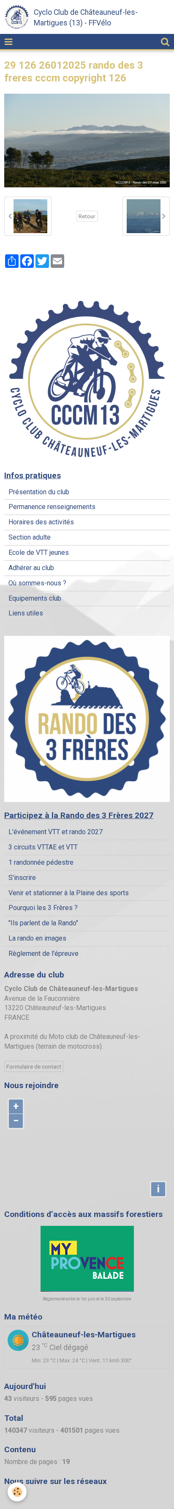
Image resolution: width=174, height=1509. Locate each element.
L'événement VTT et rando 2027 (55, 832)
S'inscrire (22, 878)
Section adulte (29, 537)
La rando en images (37, 938)
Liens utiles (25, 613)
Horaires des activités (41, 522)
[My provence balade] (87, 1259)
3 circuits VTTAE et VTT (43, 847)
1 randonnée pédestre (40, 862)
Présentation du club (38, 492)
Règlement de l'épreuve (43, 953)
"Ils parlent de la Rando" (43, 923)
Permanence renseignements (51, 507)
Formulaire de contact (33, 1066)
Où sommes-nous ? (37, 583)
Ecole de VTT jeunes (38, 552)
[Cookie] (17, 1491)
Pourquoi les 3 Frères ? (43, 908)
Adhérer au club (31, 568)
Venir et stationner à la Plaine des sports (68, 893)
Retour (87, 216)
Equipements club (34, 598)
